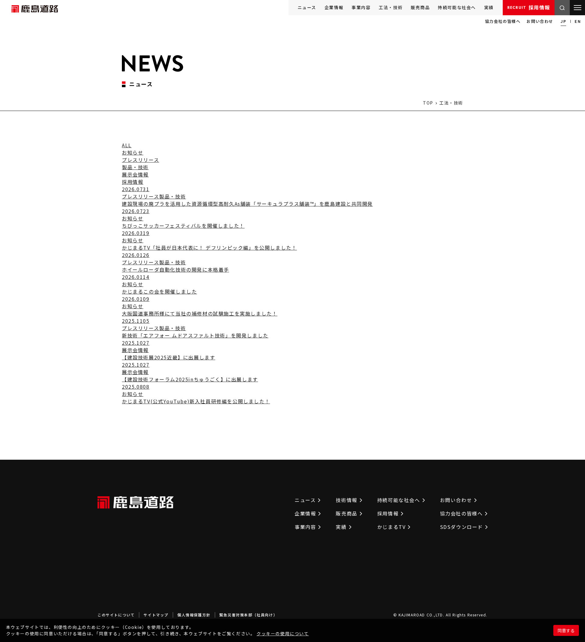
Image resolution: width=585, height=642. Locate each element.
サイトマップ (156, 614)
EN (578, 21)
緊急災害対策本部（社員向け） (248, 614)
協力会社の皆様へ (503, 21)
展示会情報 (135, 174)
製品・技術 (135, 167)
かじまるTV (391, 526)
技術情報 (346, 500)
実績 (489, 7)
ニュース (307, 7)
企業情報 (333, 7)
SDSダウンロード (461, 526)
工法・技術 (390, 7)
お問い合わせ (539, 21)
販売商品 (420, 7)
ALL (127, 145)
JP (563, 21)
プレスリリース (140, 159)
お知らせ (132, 152)
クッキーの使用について (283, 633)
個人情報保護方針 (194, 614)
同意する (566, 630)
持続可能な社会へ (457, 7)
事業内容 (361, 7)
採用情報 (528, 7)
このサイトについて (116, 614)
